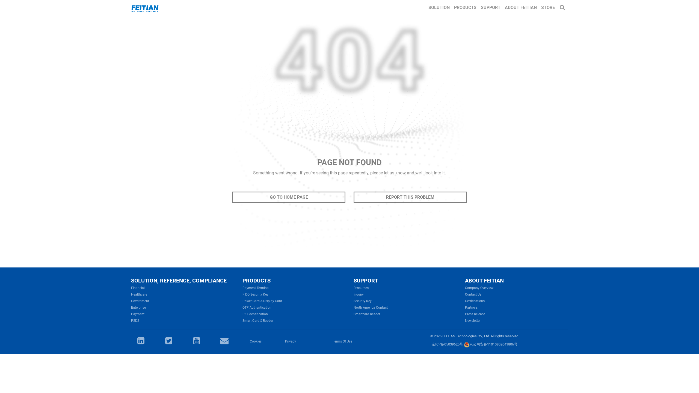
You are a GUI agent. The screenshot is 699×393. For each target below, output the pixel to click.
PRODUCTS (256, 280)
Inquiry (359, 294)
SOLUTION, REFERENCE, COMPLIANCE (179, 280)
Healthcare (139, 294)
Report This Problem (410, 197)
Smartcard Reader (367, 314)
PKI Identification (255, 314)
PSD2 (135, 320)
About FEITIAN (521, 7)
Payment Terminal (255, 288)
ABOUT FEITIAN (484, 280)
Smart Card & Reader (257, 320)
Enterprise (138, 307)
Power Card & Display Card (262, 301)
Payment (137, 314)
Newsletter (473, 320)
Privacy (290, 341)
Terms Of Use (342, 341)
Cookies (256, 341)
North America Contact (371, 307)
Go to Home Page (289, 197)
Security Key (363, 301)
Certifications (475, 301)
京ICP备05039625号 (447, 344)
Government (140, 301)
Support (490, 7)
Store (548, 7)
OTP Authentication (256, 307)
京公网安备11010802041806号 (493, 344)
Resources (361, 288)
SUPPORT (366, 280)
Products (465, 7)
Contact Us (473, 294)
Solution (439, 7)
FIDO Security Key (255, 294)
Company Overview (479, 288)
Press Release (475, 314)
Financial (138, 288)
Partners (471, 307)
